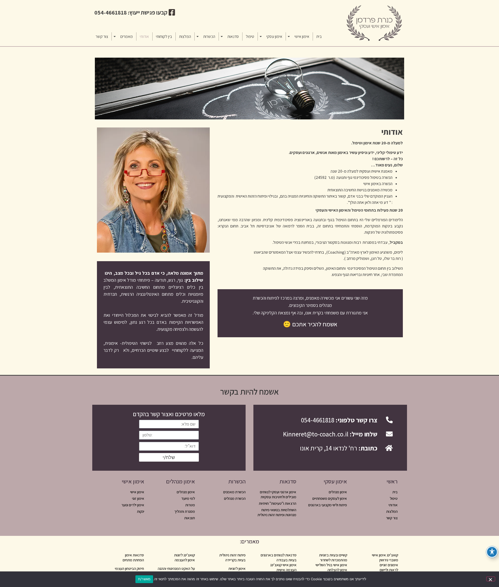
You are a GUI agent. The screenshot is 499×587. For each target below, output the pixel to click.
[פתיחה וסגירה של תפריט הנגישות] (491, 551)
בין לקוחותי (164, 36)
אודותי (144, 36)
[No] (490, 579)
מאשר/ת (144, 579)
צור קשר (102, 36)
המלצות (185, 36)
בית (319, 36)
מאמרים (126, 36)
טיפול (250, 36)
